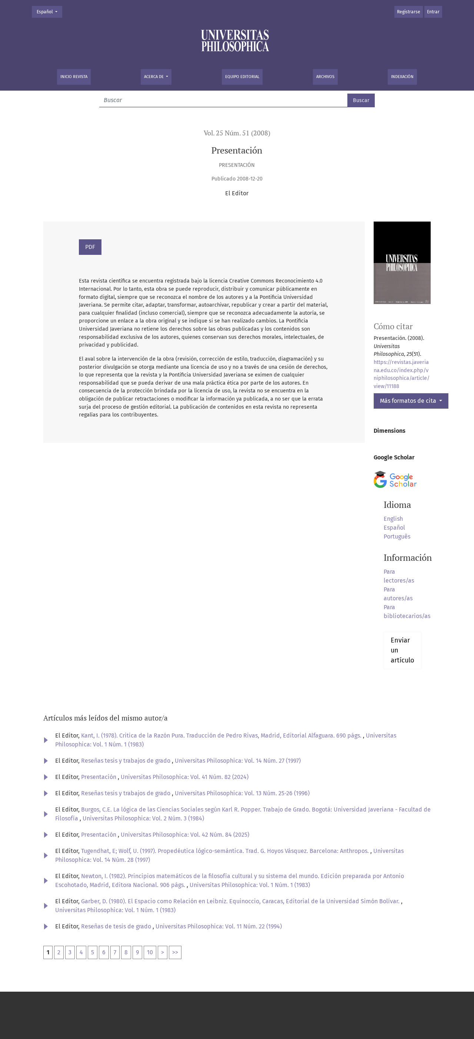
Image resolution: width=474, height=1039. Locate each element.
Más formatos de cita (409, 400)
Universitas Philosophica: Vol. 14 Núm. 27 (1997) (238, 760)
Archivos (325, 76)
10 (150, 952)
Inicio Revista (73, 76)
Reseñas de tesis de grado (117, 926)
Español (49, 11)
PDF (90, 246)
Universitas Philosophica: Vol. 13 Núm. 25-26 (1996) (242, 793)
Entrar (433, 11)
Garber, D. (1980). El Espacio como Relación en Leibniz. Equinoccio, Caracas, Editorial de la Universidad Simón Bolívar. (241, 901)
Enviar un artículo (402, 650)
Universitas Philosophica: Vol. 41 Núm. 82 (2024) (184, 776)
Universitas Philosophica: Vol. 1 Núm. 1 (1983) (250, 884)
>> (175, 952)
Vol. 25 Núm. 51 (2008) (237, 133)
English (393, 518)
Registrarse (408, 11)
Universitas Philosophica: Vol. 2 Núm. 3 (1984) (143, 818)
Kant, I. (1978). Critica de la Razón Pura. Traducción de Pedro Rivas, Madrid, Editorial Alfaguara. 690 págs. (222, 735)
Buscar (361, 100)
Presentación (99, 776)
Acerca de (154, 76)
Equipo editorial (242, 76)
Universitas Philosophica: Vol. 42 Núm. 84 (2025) (185, 834)
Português (397, 536)
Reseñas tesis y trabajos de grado (126, 760)
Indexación (402, 76)
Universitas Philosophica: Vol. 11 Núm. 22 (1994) (219, 926)
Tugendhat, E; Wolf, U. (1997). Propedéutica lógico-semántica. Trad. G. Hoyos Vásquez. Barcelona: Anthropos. (225, 850)
